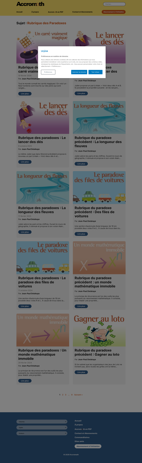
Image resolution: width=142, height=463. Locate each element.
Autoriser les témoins (79, 72)
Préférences (48, 72)
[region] (72, 62)
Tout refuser (95, 72)
